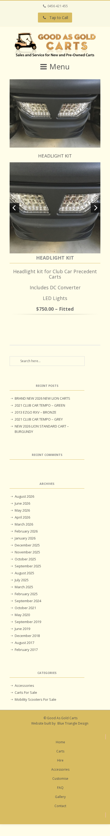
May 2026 (22, 510)
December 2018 (27, 635)
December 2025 (27, 545)
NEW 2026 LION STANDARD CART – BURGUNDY (42, 429)
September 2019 (28, 621)
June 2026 (22, 503)
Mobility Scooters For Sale (35, 699)
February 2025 (26, 593)
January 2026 (25, 538)
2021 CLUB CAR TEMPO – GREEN (40, 405)
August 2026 (24, 496)
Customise (60, 778)
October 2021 (25, 607)
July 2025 (22, 580)
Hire (60, 760)
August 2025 (24, 573)
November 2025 (27, 552)
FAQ (60, 787)
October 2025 (25, 559)
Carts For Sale (26, 692)
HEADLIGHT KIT (55, 156)
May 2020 (22, 614)
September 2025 (28, 566)
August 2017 (24, 642)
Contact (60, 806)
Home (60, 742)
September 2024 (28, 600)
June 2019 (22, 628)
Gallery (60, 796)
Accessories (24, 685)
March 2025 (24, 586)
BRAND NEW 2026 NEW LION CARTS (42, 398)
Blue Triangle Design (72, 723)
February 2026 (26, 531)
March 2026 (24, 524)
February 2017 (26, 649)
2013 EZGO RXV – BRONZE (35, 412)
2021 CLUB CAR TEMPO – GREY (39, 419)
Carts (60, 751)
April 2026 (22, 517)
